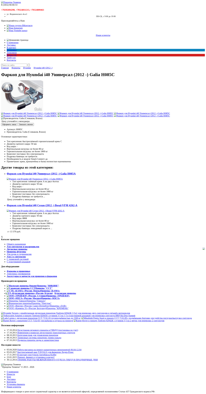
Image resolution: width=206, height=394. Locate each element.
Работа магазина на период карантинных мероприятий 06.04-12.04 (49, 349)
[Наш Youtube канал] (17, 30)
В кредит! (11, 47)
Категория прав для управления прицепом (37, 335)
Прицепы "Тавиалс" (36, 301)
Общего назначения (16, 244)
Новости (11, 374)
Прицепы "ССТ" (44, 288)
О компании (12, 42)
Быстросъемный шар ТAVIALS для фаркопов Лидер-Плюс (45, 352)
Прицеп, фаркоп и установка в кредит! (36, 357)
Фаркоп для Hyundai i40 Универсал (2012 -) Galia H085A (41, 173)
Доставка (11, 45)
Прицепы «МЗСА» (50, 298)
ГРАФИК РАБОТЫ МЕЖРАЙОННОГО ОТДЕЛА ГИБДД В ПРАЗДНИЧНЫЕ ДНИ (57, 360)
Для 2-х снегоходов (16, 256)
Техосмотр (12, 52)
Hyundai (27, 68)
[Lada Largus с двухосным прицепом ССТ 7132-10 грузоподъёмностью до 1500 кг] (41, 318)
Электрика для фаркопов (18, 274)
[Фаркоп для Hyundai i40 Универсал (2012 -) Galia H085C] (22, 111)
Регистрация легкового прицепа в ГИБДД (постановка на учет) (47, 330)
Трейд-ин (11, 57)
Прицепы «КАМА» (50, 291)
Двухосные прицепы (17, 249)
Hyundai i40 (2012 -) (43, 68)
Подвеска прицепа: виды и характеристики (38, 340)
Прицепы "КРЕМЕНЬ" (57, 308)
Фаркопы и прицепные (18, 271)
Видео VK (12, 55)
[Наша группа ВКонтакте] (20, 25)
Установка (12, 50)
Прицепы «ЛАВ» (58, 306)
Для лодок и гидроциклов (19, 254)
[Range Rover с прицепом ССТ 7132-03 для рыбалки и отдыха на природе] (37, 320)
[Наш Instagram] (15, 28)
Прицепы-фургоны (16, 251)
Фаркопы (15, 68)
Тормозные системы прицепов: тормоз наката (39, 337)
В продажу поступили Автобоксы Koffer (36, 355)
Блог (9, 377)
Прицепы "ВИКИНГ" (48, 286)
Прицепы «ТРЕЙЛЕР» (58, 296)
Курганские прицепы (65, 293)
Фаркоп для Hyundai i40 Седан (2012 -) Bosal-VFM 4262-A (42, 205)
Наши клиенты (103, 35)
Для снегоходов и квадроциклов (23, 246)
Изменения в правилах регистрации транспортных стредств (46, 332)
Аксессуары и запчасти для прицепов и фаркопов (32, 276)
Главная (5, 68)
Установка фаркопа (16, 384)
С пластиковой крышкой (18, 262)
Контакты (11, 60)
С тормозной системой (18, 259)
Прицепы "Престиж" (41, 303)
